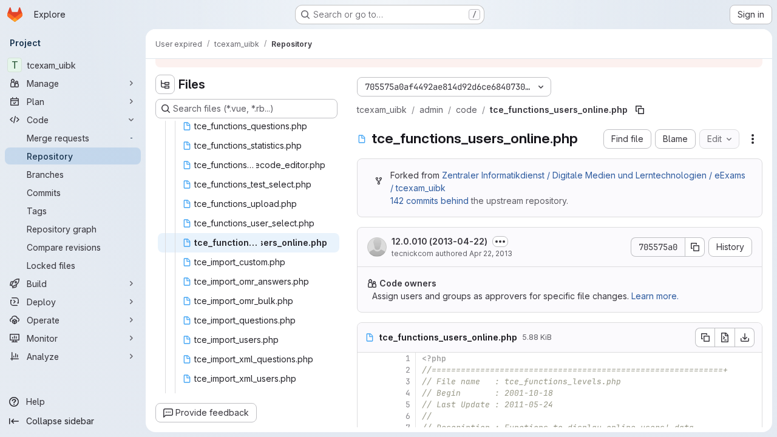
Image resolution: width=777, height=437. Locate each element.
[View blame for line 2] (367, 370)
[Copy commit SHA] (695, 247)
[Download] (745, 337)
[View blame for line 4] (367, 393)
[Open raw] (725, 337)
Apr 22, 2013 (490, 253)
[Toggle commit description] (500, 241)
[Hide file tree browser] (165, 84)
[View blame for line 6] (367, 416)
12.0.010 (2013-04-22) (439, 241)
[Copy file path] (640, 110)
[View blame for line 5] (367, 404)
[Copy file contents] (704, 337)
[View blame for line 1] (367, 358)
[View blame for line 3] (367, 381)
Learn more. (655, 296)
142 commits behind (429, 200)
